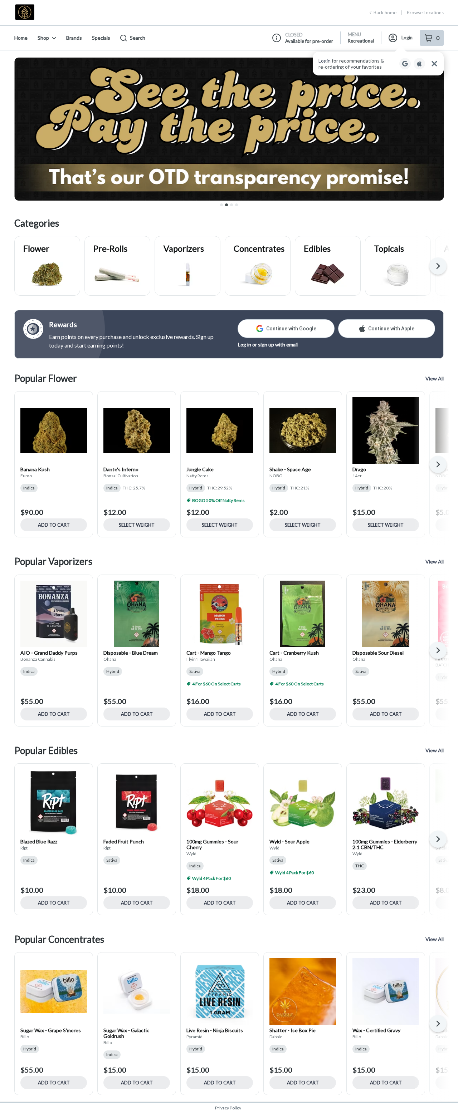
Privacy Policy (228, 1107)
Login (407, 37)
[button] (378, 63)
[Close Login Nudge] (434, 63)
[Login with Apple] (419, 63)
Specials (101, 38)
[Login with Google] (405, 63)
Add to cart (54, 525)
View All (434, 378)
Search (137, 38)
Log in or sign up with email (268, 344)
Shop (43, 38)
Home (21, 38)
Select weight (137, 525)
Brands (74, 38)
